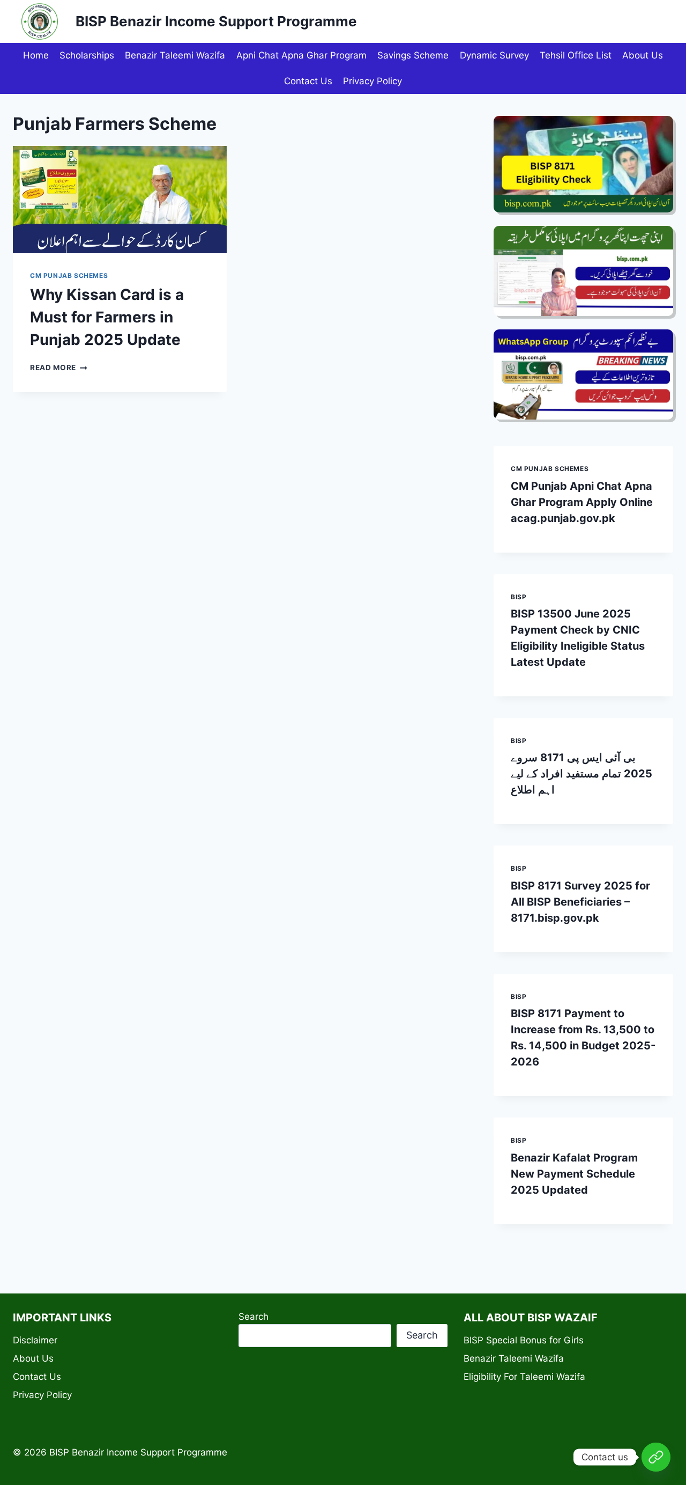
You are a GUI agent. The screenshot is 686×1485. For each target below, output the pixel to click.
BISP (518, 597)
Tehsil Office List (576, 55)
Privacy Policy (372, 81)
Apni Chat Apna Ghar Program (301, 55)
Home (36, 55)
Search (253, 1316)
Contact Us (308, 81)
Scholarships (86, 55)
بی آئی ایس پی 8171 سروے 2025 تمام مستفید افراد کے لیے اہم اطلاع (581, 773)
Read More (58, 367)
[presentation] (120, 199)
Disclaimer (35, 1340)
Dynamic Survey (494, 55)
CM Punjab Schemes (69, 275)
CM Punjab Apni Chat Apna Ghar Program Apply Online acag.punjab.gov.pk (582, 502)
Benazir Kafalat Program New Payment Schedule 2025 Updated (574, 1173)
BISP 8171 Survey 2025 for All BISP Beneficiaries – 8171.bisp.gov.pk (580, 901)
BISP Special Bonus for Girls (524, 1340)
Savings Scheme (413, 55)
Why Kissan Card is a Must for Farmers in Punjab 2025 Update (107, 317)
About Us (642, 55)
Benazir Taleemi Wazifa (175, 55)
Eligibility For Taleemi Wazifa (524, 1376)
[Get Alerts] (656, 1457)
